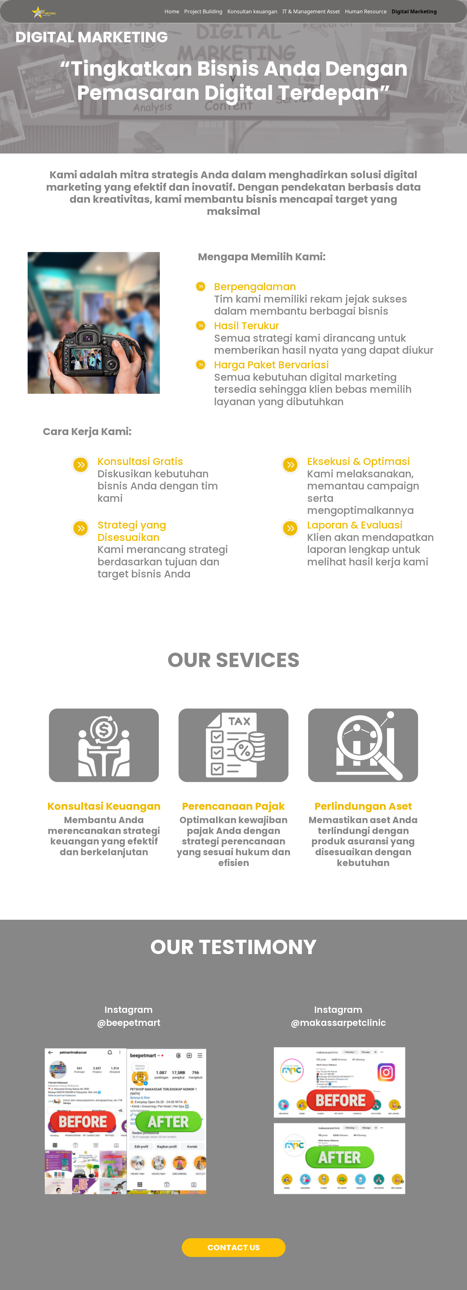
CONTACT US (233, 1247)
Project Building (203, 11)
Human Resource (366, 11)
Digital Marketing (414, 11)
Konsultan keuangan (252, 11)
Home (172, 11)
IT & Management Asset (311, 11)
